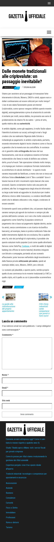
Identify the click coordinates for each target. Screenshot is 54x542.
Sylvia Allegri (30, 87)
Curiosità (9, 503)
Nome (5, 375)
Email (5, 388)
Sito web (6, 400)
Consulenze (10, 498)
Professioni (10, 517)
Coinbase (25, 246)
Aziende (9, 488)
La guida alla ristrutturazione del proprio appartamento (8, 307)
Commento (7, 335)
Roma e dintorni (12, 522)
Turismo (9, 527)
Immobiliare (10, 512)
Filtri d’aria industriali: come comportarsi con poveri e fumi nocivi (44, 310)
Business (19, 287)
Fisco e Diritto (12, 507)
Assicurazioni (11, 483)
